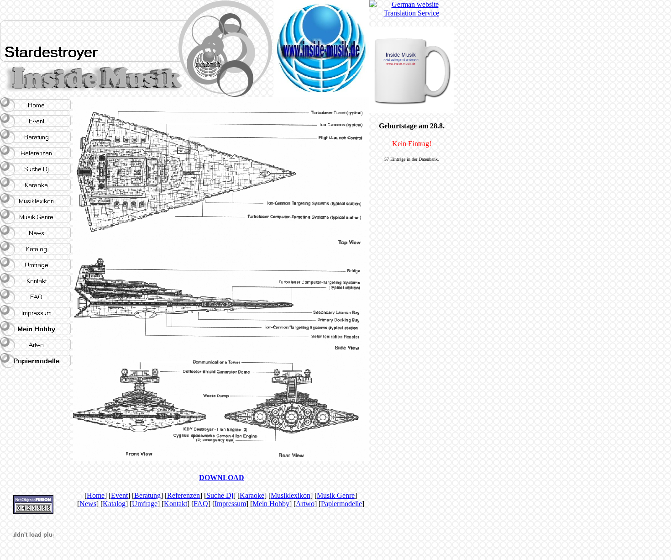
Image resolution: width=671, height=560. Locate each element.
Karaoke (252, 495)
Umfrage (144, 503)
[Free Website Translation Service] (411, 13)
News (87, 503)
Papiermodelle (341, 503)
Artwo (305, 503)
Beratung (147, 495)
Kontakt (175, 503)
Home (96, 495)
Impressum (230, 503)
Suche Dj (219, 495)
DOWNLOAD (221, 477)
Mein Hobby (270, 503)
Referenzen (183, 495)
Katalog (114, 503)
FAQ (201, 503)
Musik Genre (336, 495)
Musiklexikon (290, 495)
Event (119, 495)
